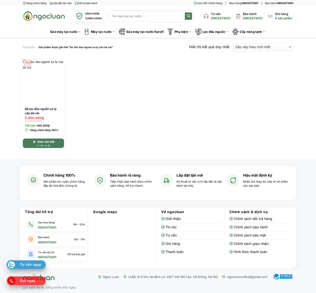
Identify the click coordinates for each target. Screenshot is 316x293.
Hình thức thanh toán (250, 252)
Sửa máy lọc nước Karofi (145, 32)
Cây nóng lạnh (251, 32)
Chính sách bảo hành (251, 227)
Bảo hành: (279, 3)
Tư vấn (171, 235)
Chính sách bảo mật (250, 235)
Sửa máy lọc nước (64, 32)
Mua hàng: (243, 3)
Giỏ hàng (173, 243)
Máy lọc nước (101, 32)
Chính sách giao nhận (251, 243)
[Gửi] (188, 16)
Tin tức (171, 227)
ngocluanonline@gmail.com (247, 277)
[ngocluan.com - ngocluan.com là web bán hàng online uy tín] (44, 16)
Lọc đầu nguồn (213, 32)
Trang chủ (29, 47)
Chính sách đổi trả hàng (253, 219)
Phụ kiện (181, 32)
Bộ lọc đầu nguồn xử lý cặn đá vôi (41, 111)
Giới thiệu (173, 219)
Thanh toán (175, 252)
